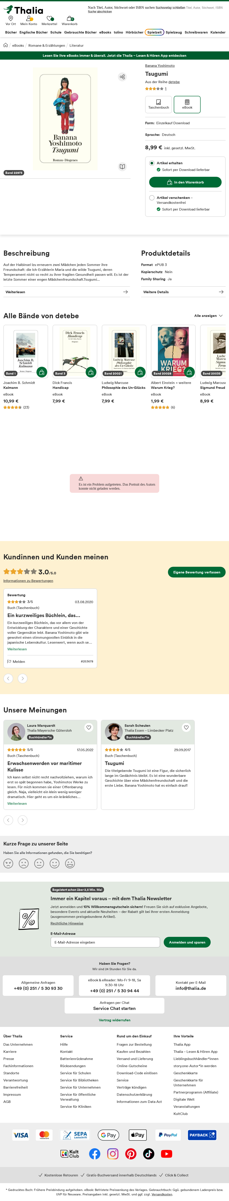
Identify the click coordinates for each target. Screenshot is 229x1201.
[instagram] (113, 1154)
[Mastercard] (44, 1135)
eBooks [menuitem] (105, 32)
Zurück (8, 678)
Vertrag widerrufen (114, 1020)
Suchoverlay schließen (170, 7)
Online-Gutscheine (132, 1066)
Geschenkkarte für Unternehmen (188, 1082)
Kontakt (66, 1051)
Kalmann (25, 370)
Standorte (11, 1073)
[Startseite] (5, 45)
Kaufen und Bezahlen (134, 1051)
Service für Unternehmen (80, 1087)
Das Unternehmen (18, 1044)
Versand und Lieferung (135, 1058)
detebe (174, 82)
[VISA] (20, 1135)
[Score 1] (8, 863)
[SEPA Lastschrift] (75, 1135)
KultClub (181, 1113)
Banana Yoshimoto (160, 65)
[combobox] (152, 163)
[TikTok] (148, 1154)
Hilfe (64, 1044)
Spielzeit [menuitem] (154, 32)
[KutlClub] (69, 1154)
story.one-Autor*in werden (195, 1066)
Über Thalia (12, 1036)
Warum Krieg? (173, 370)
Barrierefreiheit (15, 1087)
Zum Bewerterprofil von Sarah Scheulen (147, 732)
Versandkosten (162, 1194)
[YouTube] (166, 1154)
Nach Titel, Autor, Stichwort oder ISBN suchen (121, 7)
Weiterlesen (15, 291)
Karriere (10, 1051)
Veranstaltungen (187, 1106)
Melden (19, 661)
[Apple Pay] (137, 1135)
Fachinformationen (18, 1066)
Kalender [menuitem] (217, 32)
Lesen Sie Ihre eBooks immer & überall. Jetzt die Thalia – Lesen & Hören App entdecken (114, 55)
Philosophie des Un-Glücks (124, 370)
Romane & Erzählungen (46, 45)
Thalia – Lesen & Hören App (195, 1051)
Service (66, 1036)
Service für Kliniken (75, 1106)
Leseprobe (122, 166)
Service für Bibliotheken (79, 1080)
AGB (7, 1101)
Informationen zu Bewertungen (28, 580)
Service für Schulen (75, 1073)
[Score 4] (54, 863)
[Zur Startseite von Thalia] (25, 9)
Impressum (12, 1094)
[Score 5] (70, 863)
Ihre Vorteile (184, 1036)
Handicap (75, 370)
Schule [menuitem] (55, 32)
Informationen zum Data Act (139, 1101)
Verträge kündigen (131, 1087)
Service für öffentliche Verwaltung (78, 1097)
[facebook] (94, 1154)
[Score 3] (39, 863)
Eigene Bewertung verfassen (196, 572)
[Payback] (202, 1135)
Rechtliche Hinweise (67, 923)
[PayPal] (168, 1135)
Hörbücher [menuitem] (134, 32)
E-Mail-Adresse (63, 933)
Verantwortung (15, 1080)
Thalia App (182, 1044)
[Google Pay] (108, 1135)
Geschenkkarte (186, 1073)
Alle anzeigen (205, 315)
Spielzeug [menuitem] (174, 32)
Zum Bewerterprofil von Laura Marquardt (50, 732)
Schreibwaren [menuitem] (196, 32)
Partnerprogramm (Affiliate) (196, 1092)
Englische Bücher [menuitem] (33, 32)
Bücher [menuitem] (11, 32)
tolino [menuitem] (118, 32)
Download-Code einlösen (137, 1073)
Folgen (88, 727)
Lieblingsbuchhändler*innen (196, 1058)
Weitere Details (156, 291)
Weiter (23, 678)
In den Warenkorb (189, 182)
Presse (8, 1058)
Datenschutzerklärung (134, 1094)
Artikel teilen (122, 76)
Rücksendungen (73, 1066)
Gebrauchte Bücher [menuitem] (80, 32)
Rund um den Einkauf (134, 1036)
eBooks (18, 45)
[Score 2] (24, 863)
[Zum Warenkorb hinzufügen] (41, 372)
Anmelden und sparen (187, 942)
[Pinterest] (130, 1154)
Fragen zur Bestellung (134, 1044)
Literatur (77, 45)
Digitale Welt (184, 1099)
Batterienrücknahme (76, 1058)
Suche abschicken (100, 11)
